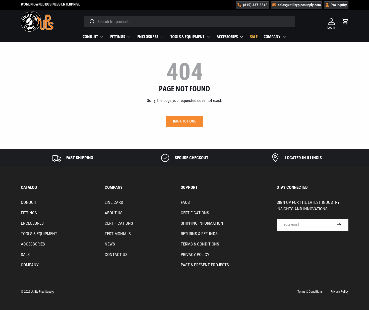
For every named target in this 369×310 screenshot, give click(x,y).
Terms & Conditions (200, 243)
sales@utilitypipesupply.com (299, 5)
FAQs (185, 202)
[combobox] (189, 21)
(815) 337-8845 (255, 5)
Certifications (119, 223)
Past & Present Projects (205, 264)
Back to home (184, 121)
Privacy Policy (195, 254)
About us (113, 212)
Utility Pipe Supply (42, 291)
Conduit (90, 36)
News (110, 243)
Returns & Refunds (199, 233)
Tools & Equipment (187, 36)
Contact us (116, 254)
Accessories (227, 36)
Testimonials (118, 233)
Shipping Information (202, 223)
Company (272, 36)
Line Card (114, 202)
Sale (254, 36)
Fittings (117, 36)
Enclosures (147, 36)
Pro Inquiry (339, 5)
